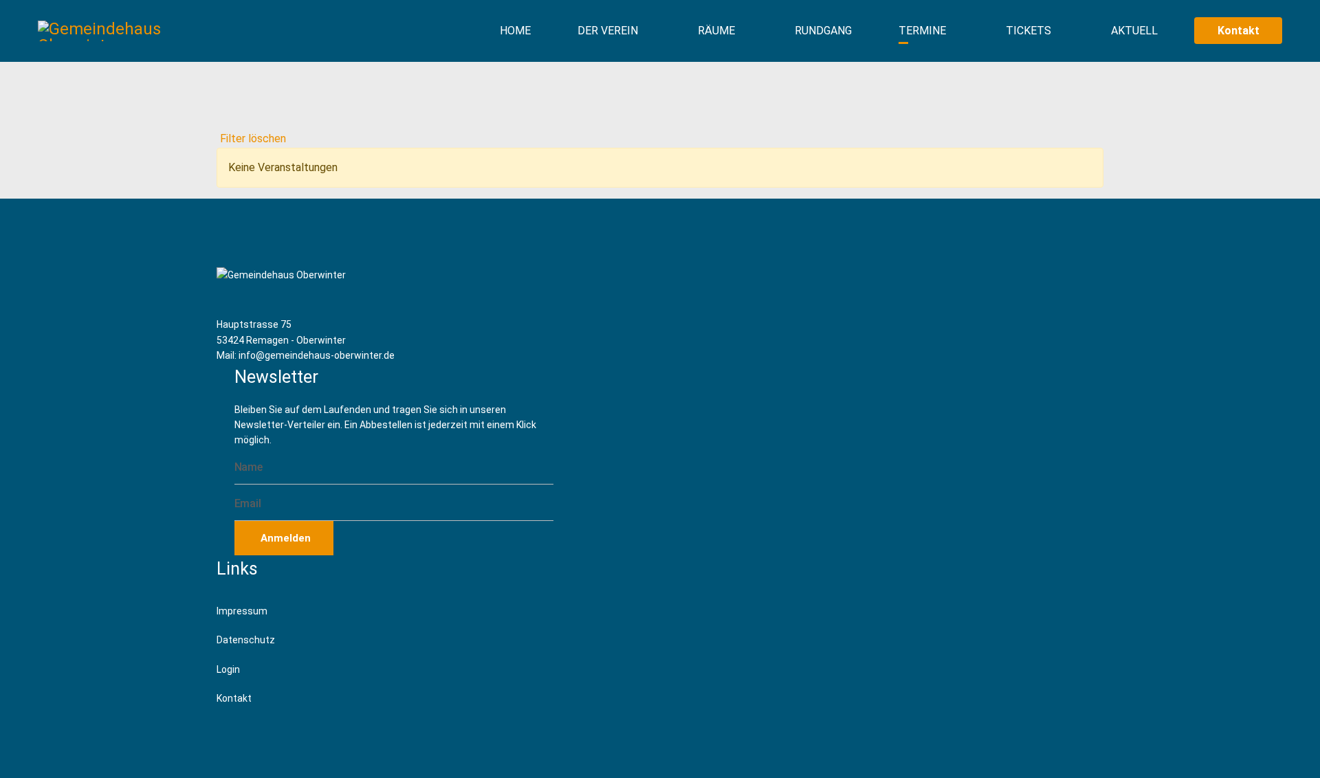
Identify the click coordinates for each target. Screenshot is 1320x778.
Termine (922, 30)
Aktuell (1134, 30)
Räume (716, 30)
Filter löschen (253, 138)
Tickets (1028, 30)
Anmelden (284, 538)
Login (228, 669)
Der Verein (608, 30)
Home (515, 30)
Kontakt (1239, 30)
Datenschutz (246, 639)
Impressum (242, 610)
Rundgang (823, 30)
